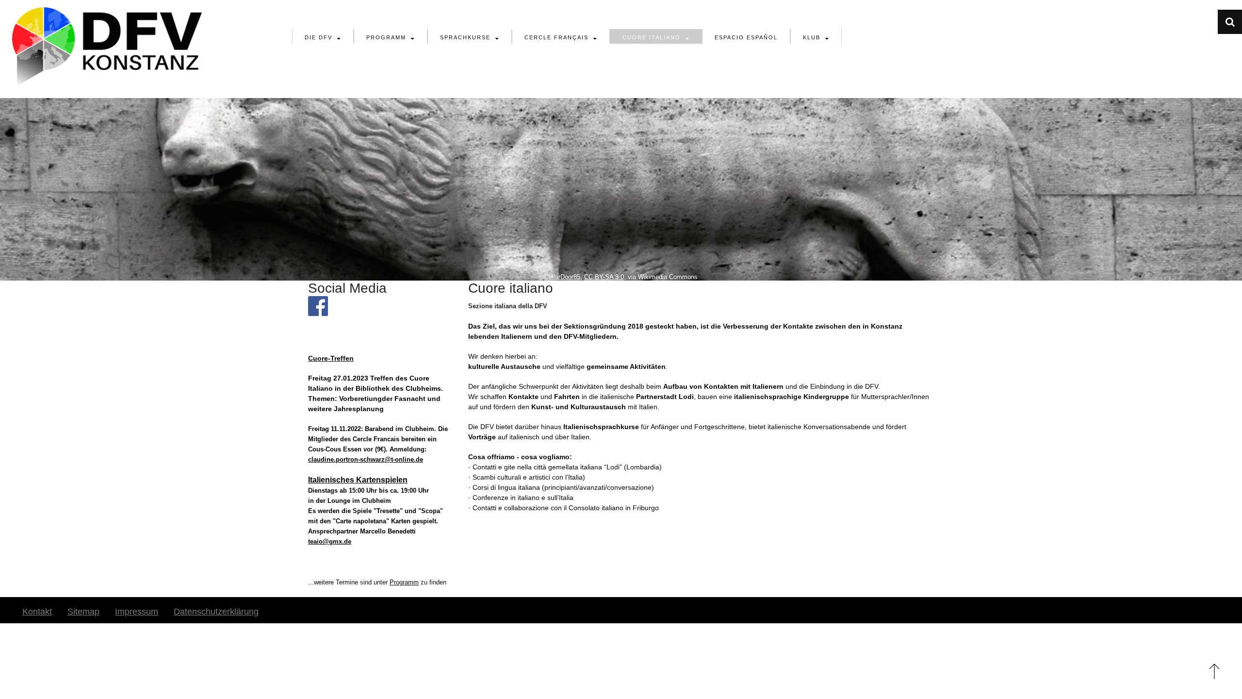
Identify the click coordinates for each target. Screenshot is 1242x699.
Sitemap (83, 611)
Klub (811, 37)
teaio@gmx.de (329, 541)
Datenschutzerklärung (216, 611)
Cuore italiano (651, 37)
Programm (386, 37)
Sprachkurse (465, 37)
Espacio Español (746, 37)
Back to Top (1214, 671)
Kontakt (37, 611)
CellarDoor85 (562, 277)
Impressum (136, 611)
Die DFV (318, 37)
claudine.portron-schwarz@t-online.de (365, 459)
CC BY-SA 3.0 (604, 277)
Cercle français (556, 37)
